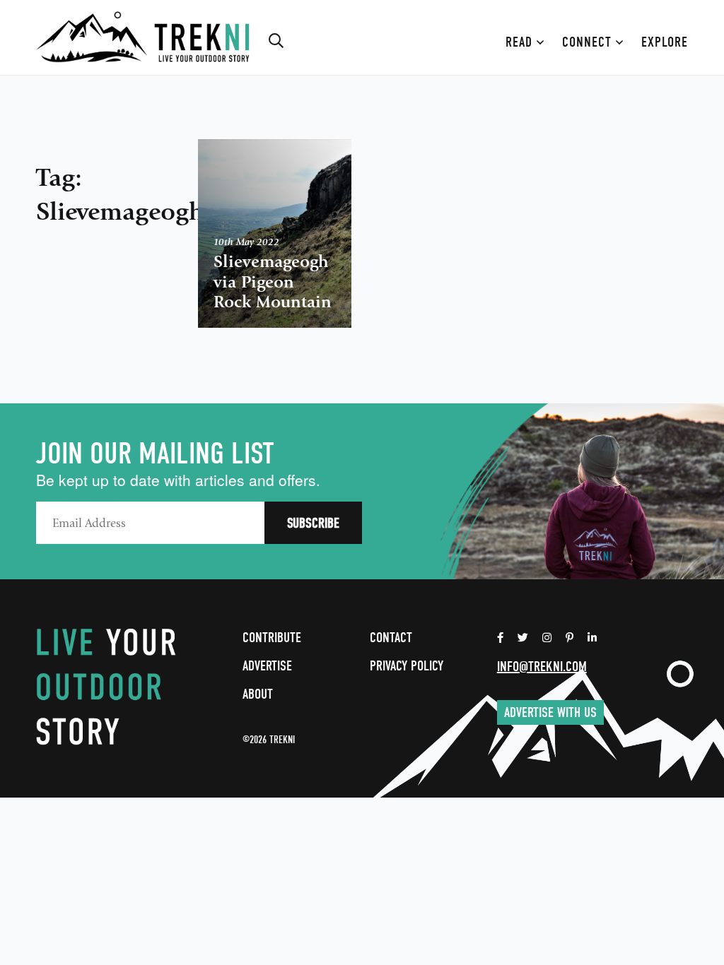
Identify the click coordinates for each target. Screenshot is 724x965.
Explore (664, 42)
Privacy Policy (406, 666)
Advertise (267, 666)
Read (521, 42)
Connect (589, 42)
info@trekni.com (542, 666)
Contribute (272, 637)
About (258, 694)
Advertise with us (550, 712)
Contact (391, 637)
